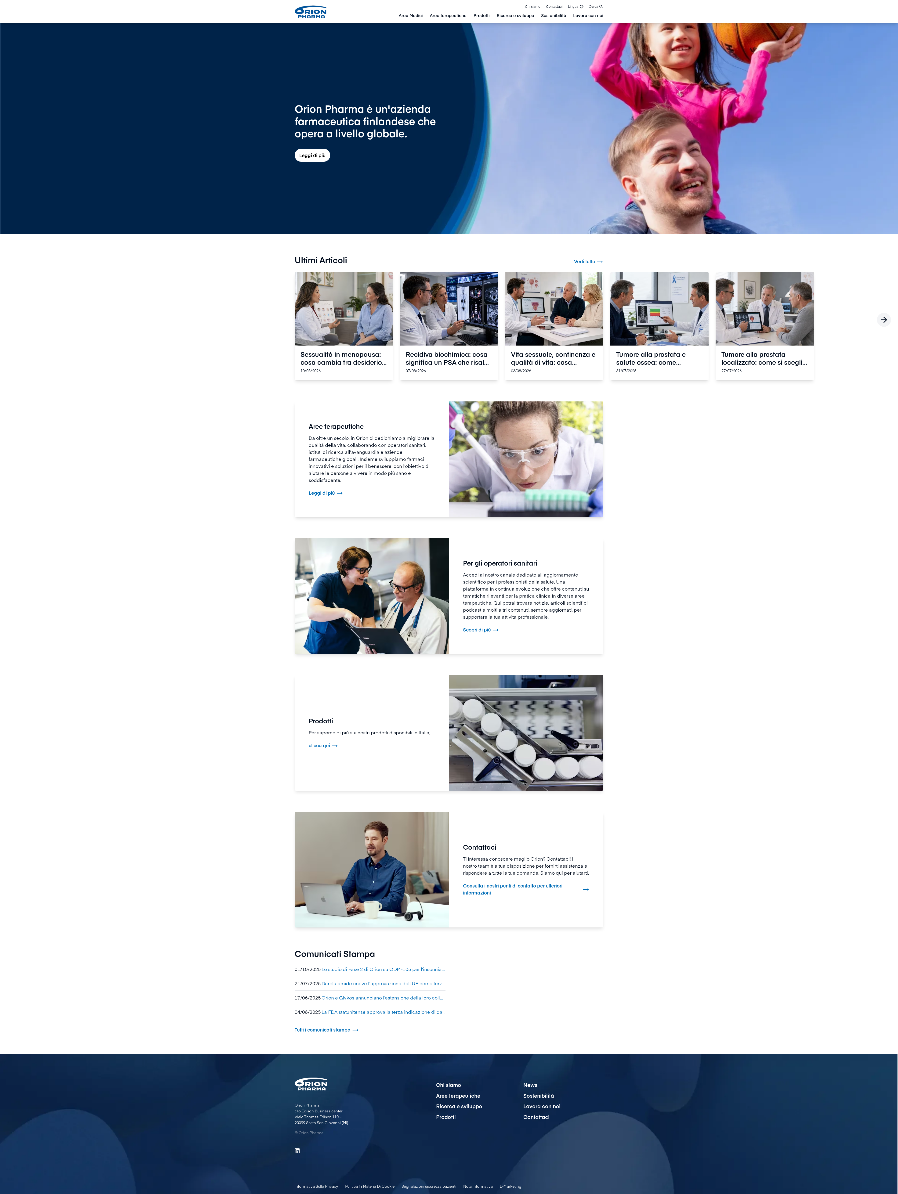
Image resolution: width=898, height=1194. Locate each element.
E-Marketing (510, 1186)
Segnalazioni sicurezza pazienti (429, 1186)
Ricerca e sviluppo (515, 15)
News (530, 1084)
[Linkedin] (297, 1150)
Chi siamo (532, 6)
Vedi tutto (588, 261)
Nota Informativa (478, 1186)
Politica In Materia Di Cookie (370, 1186)
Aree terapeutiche (448, 15)
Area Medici (411, 15)
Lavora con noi (588, 15)
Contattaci (554, 6)
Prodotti (482, 15)
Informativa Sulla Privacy (316, 1186)
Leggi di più (312, 155)
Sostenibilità (553, 15)
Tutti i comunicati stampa (327, 1029)
